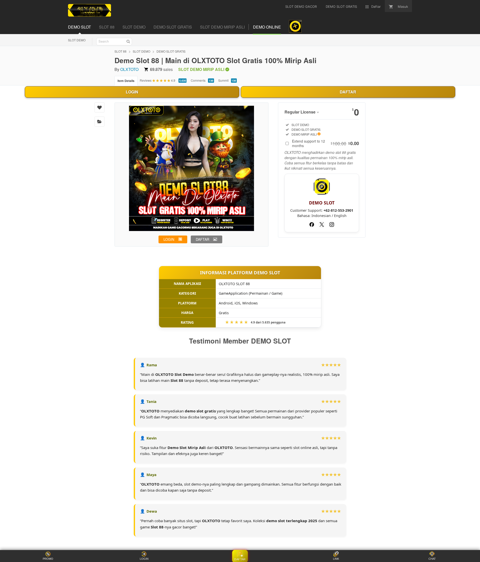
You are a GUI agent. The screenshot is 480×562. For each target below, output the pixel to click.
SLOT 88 (120, 51)
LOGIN (132, 92)
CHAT (432, 558)
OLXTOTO (129, 69)
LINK (336, 558)
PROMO (48, 558)
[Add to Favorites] (99, 107)
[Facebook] (311, 224)
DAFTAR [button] (202, 239)
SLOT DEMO (77, 40)
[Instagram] (331, 224)
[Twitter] (321, 224)
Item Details (126, 80)
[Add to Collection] (99, 122)
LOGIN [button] (169, 239)
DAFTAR (348, 92)
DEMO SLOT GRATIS (171, 51)
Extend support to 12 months (325, 143)
